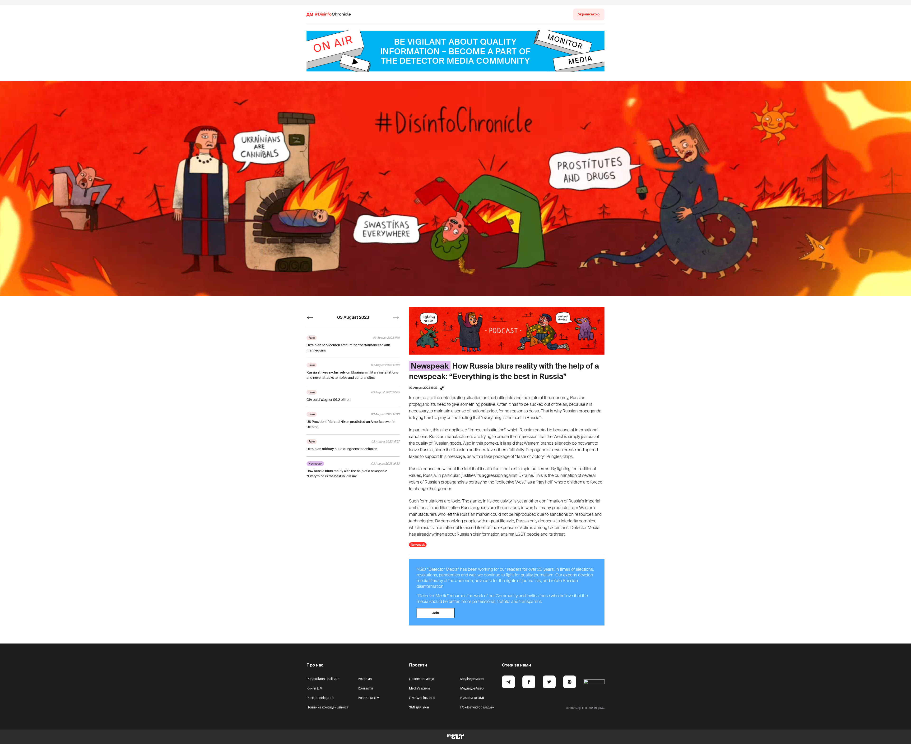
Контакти (365, 688)
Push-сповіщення (320, 698)
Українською (589, 14)
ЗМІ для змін (419, 707)
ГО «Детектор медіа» (477, 707)
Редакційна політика (323, 679)
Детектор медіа (421, 679)
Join (435, 613)
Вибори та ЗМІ (472, 698)
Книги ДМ (315, 688)
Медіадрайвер (472, 679)
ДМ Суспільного (422, 698)
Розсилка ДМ (369, 698)
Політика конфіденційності (328, 707)
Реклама (365, 679)
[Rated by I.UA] (594, 682)
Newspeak (430, 366)
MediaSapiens (419, 688)
